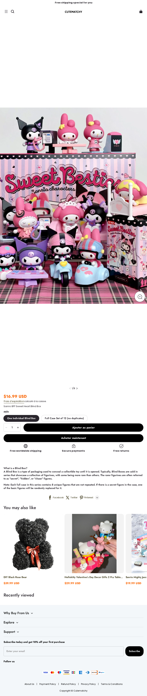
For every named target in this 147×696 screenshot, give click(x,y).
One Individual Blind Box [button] (21, 418)
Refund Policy (68, 684)
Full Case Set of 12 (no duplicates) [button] (64, 418)
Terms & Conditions (112, 684)
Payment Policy (47, 684)
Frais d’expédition (14, 401)
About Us (30, 684)
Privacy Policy (88, 684)
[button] (6, 11)
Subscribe (134, 651)
